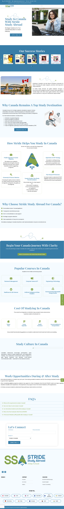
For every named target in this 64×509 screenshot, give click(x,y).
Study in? (10, 435)
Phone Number (36, 430)
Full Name (10, 430)
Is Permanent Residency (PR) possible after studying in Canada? (18, 414)
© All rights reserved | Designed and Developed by (14, 507)
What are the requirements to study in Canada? (14, 403)
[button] (42, 6)
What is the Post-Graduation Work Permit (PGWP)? (15, 411)
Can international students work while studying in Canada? (17, 408)
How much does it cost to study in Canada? (13, 406)
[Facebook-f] (3, 472)
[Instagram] (5, 472)
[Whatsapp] (62, 380)
